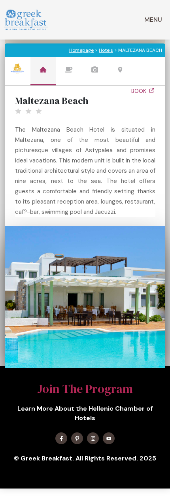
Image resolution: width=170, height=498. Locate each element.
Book (139, 90)
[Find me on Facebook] (61, 438)
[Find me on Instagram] (93, 438)
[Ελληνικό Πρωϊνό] (26, 20)
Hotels (106, 50)
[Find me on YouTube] (109, 438)
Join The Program (85, 389)
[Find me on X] (77, 438)
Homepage (81, 50)
